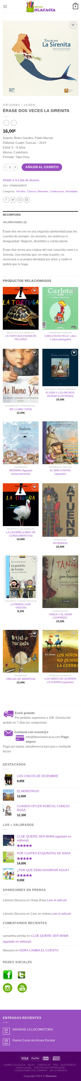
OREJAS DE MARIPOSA (20, 679)
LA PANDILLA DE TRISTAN (21, 606)
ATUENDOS (60, 543)
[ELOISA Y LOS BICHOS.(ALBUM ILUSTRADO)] (60, 367)
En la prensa (58, 1070)
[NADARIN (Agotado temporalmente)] (21, 442)
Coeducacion (57, 191)
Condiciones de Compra (31, 1070)
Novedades (72, 191)
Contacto (44, 1065)
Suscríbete (68, 1065)
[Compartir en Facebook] (6, 200)
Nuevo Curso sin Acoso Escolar (34, 1040)
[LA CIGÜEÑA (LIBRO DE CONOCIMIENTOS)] (21, 504)
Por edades (11, 105)
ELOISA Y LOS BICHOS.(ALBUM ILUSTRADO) (60, 394)
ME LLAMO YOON (21, 409)
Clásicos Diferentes (37, 191)
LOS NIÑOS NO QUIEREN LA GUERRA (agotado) (60, 680)
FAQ (55, 1065)
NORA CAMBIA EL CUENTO (38, 950)
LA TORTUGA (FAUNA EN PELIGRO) (20, 338)
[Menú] (5, 6)
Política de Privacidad (49, 1067)
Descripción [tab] (11, 214)
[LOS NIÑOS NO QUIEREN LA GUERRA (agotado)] (60, 651)
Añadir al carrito (41, 167)
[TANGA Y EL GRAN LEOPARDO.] (60, 581)
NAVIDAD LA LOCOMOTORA (33, 1029)
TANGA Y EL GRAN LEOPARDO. (60, 616)
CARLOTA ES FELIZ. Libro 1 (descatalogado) (60, 338)
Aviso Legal (24, 1067)
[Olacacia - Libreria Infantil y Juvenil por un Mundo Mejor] (40, 6)
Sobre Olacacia (15, 1065)
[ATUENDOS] (60, 510)
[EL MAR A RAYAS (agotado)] (60, 442)
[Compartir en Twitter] (13, 200)
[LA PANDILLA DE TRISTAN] (21, 576)
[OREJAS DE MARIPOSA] (21, 651)
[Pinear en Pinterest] (27, 200)
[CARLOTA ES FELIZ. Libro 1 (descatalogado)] (60, 308)
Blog (31, 1065)
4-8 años (29, 105)
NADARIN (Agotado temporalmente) (20, 472)
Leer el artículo (57, 900)
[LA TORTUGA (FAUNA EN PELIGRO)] (21, 308)
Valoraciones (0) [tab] (15, 222)
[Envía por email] (20, 200)
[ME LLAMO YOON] (21, 376)
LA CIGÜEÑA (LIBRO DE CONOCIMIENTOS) (20, 534)
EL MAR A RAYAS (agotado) (60, 472)
